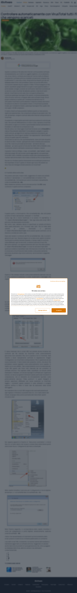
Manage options (42, 310)
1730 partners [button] (20, 294)
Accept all (58, 310)
